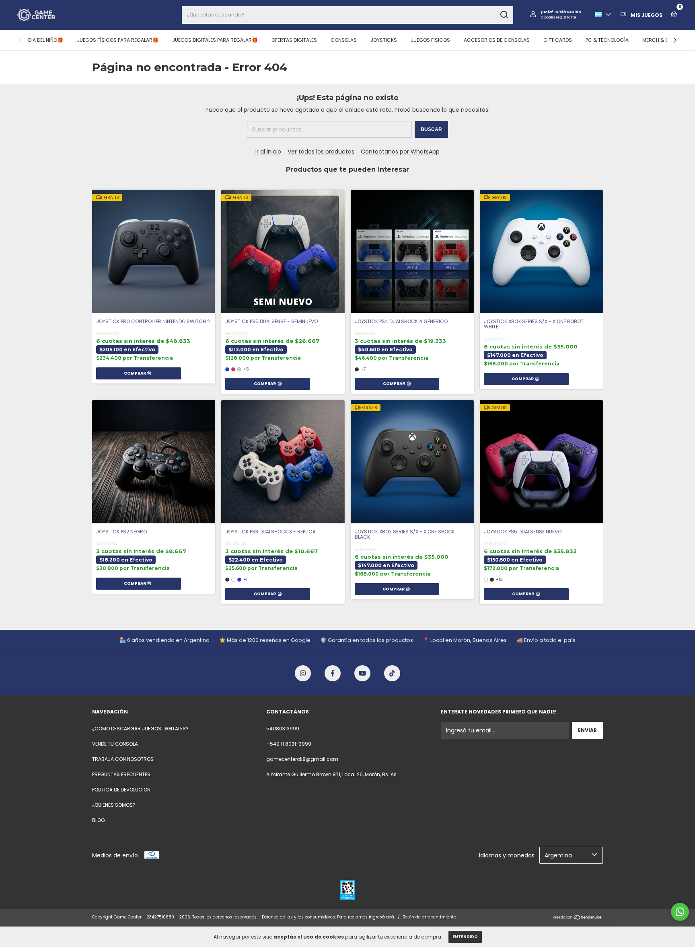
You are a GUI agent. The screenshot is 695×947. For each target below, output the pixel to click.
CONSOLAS (344, 40)
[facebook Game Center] (333, 673)
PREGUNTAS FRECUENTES (121, 774)
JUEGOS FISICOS (430, 40)
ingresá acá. (382, 917)
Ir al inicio (268, 152)
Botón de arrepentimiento (429, 917)
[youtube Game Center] (362, 673)
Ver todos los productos (321, 152)
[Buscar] (503, 15)
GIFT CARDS (557, 40)
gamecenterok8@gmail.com (302, 759)
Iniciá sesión (567, 12)
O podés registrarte (558, 17)
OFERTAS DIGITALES (294, 40)
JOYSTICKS (383, 40)
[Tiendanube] (578, 918)
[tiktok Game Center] (392, 673)
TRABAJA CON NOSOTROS (123, 759)
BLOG (98, 820)
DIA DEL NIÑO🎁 (45, 40)
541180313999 (282, 728)
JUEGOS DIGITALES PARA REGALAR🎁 (215, 40)
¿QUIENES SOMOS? (114, 804)
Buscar (431, 129)
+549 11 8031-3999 (288, 743)
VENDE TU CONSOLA (115, 743)
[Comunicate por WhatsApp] (680, 912)
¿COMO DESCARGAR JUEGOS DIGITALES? (140, 728)
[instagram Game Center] (303, 673)
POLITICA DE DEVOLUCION (121, 789)
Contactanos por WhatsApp (400, 152)
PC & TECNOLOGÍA (607, 40)
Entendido (465, 937)
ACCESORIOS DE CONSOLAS (497, 40)
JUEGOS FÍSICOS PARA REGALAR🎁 (117, 40)
